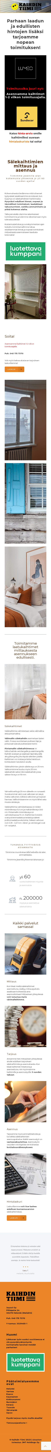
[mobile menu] (47, 4)
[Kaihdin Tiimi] (25, 6)
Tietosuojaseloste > (16, 1423)
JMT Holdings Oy (30, 1442)
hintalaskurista (19, 141)
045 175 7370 (16, 353)
